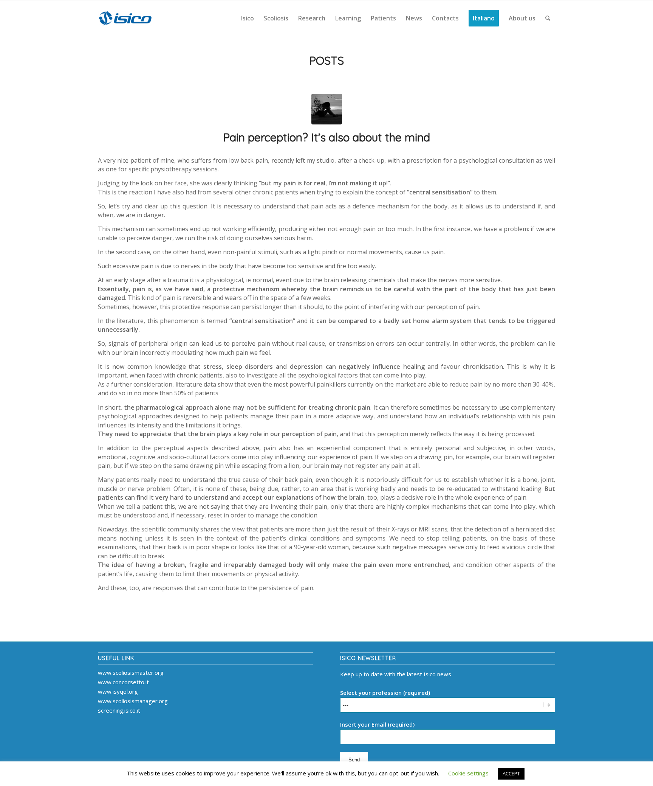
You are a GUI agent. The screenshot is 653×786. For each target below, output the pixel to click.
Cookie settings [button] (468, 773)
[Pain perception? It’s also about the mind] (326, 109)
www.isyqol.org (118, 691)
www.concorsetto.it (123, 682)
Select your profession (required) (385, 692)
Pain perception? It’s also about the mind (326, 137)
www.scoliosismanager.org (133, 701)
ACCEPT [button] (511, 773)
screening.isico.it (119, 710)
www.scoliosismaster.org (131, 672)
